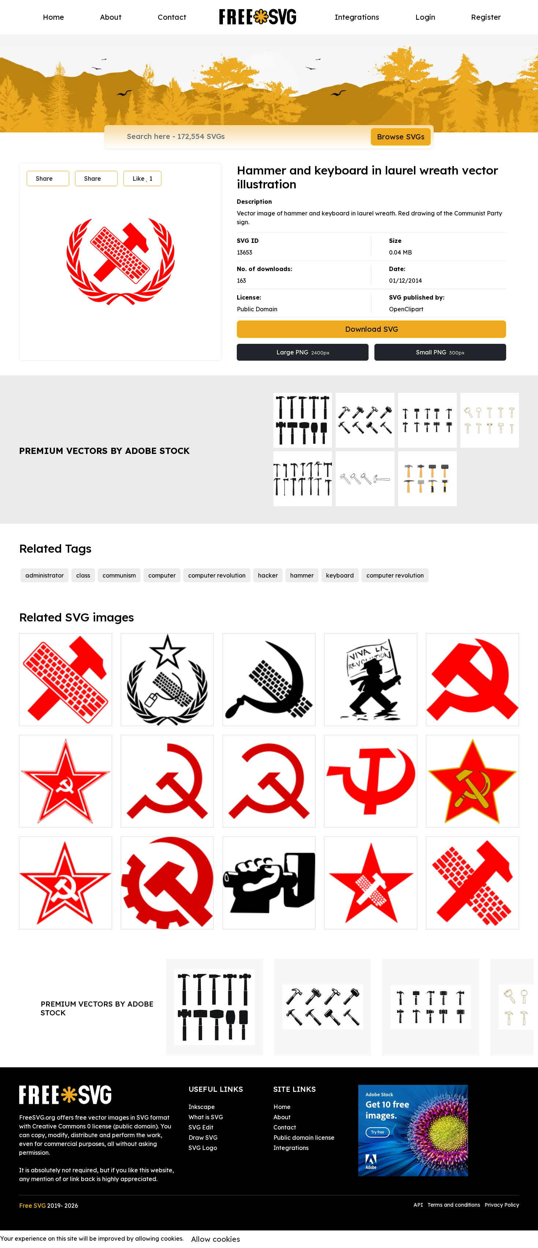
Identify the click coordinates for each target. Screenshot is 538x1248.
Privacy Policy (502, 1205)
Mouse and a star (153, 715)
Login (425, 17)
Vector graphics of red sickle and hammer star (65, 915)
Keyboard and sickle (260, 715)
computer (162, 575)
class (83, 575)
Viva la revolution (357, 715)
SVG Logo (202, 1147)
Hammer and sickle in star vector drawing (65, 813)
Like (142, 178)
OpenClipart (406, 309)
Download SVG (371, 329)
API (419, 1205)
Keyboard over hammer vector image (66, 711)
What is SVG (205, 1117)
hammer (302, 575)
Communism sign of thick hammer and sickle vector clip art (472, 707)
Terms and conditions (453, 1205)
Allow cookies (215, 1239)
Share (44, 178)
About (111, 17)
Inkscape (201, 1106)
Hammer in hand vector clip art (269, 915)
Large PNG (302, 352)
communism (119, 575)
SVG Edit (200, 1127)
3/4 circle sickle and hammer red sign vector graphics (269, 808)
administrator (44, 575)
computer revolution (217, 575)
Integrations (357, 17)
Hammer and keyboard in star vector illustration (370, 915)
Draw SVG (202, 1137)
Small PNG (440, 352)
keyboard (340, 575)
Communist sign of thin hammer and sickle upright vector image (370, 808)
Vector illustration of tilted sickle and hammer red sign (167, 808)
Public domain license (304, 1137)
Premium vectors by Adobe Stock (104, 450)
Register (486, 17)
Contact (172, 17)
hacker (268, 575)
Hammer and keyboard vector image (472, 915)
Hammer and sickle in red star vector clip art (472, 813)
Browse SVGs (401, 136)
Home (53, 17)
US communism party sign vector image (167, 915)
